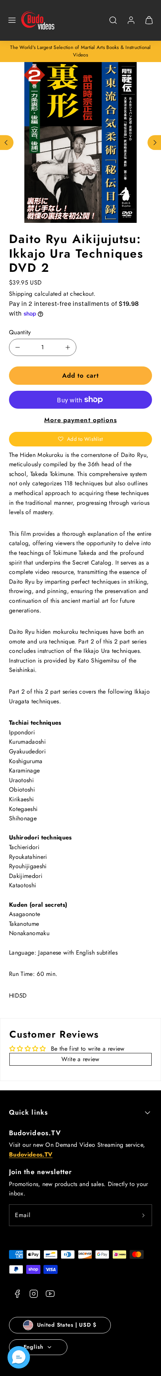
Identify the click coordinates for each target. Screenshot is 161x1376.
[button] (12, 20)
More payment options (80, 419)
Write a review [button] (80, 1059)
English (33, 1347)
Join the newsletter (40, 1172)
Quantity (20, 332)
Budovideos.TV (35, 1133)
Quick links (28, 1112)
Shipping (21, 293)
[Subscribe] (143, 1215)
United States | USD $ (67, 1325)
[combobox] (113, 24)
